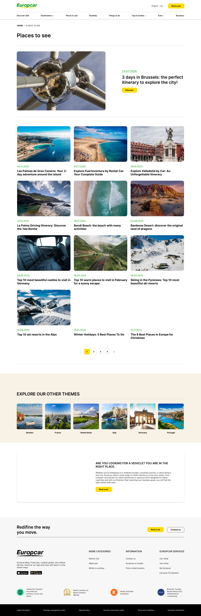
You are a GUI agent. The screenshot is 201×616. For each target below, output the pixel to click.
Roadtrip (93, 15)
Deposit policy (84, 610)
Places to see (72, 15)
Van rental (164, 563)
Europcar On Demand (169, 573)
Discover (129, 90)
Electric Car (94, 558)
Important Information (176, 610)
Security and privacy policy (113, 610)
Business (180, 15)
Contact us (176, 529)
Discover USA (23, 15)
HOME (20, 25)
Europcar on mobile (134, 563)
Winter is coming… (97, 568)
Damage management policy (54, 610)
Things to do (114, 15)
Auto (160, 15)
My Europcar (165, 568)
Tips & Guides (138, 15)
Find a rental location (135, 568)
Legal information (23, 610)
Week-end (93, 563)
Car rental (164, 558)
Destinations (46, 15)
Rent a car (176, 6)
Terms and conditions (146, 610)
